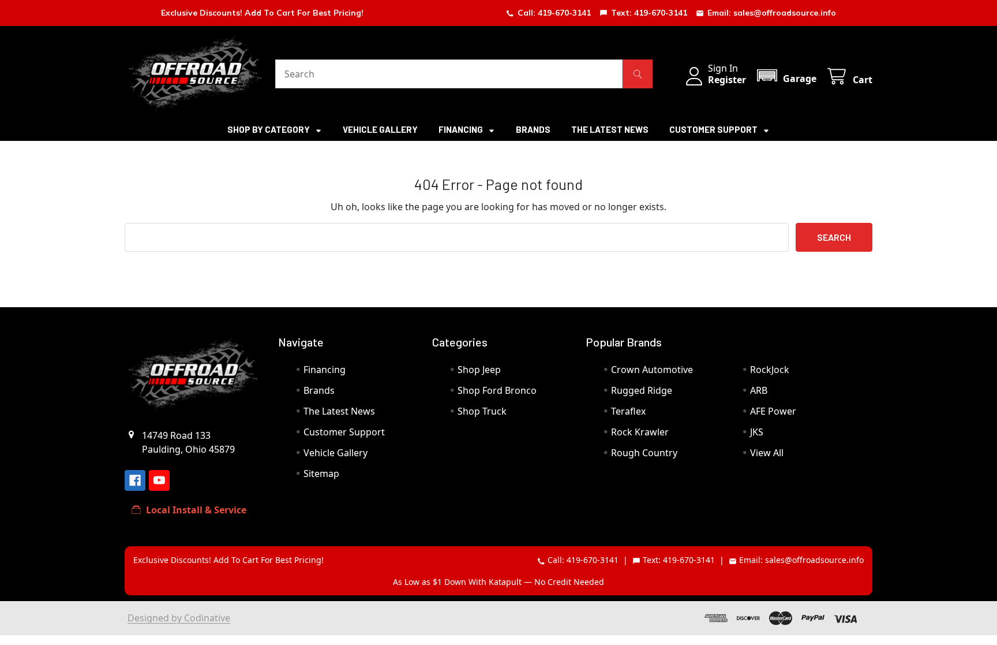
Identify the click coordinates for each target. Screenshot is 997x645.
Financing (461, 129)
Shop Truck (482, 411)
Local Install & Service (196, 510)
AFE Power (773, 411)
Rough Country (644, 452)
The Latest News (610, 129)
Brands (533, 129)
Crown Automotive (652, 369)
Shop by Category (269, 129)
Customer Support (714, 129)
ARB (758, 390)
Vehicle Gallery (380, 129)
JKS (756, 432)
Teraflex (628, 411)
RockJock (769, 369)
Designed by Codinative (179, 618)
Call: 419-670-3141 (554, 13)
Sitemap (321, 473)
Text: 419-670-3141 (649, 13)
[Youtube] (159, 480)
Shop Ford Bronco (497, 390)
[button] (785, 75)
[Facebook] (135, 480)
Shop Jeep (479, 369)
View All (767, 452)
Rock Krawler (640, 432)
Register (727, 79)
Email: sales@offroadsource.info (771, 13)
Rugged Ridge (641, 390)
